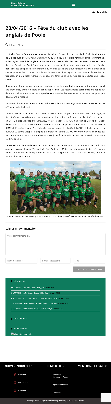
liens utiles (55, 366)
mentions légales (92, 366)
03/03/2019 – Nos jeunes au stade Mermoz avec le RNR (34, 298)
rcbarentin (27, 334)
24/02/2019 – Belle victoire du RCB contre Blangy (31, 308)
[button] (73, 4)
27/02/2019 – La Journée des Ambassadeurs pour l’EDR (34, 303)
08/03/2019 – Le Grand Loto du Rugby (27, 287)
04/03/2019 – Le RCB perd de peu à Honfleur (30, 293)
